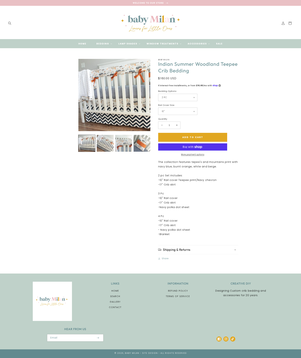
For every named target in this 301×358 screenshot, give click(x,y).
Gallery (115, 301)
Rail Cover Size (166, 105)
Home (115, 290)
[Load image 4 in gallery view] (142, 143)
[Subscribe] (97, 338)
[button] (9, 23)
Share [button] (165, 258)
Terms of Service (178, 296)
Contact (115, 307)
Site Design (150, 353)
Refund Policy (178, 290)
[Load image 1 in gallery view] (86, 143)
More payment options (192, 154)
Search (115, 296)
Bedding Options (167, 91)
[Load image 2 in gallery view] (105, 143)
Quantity (162, 118)
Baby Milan (132, 353)
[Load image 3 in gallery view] (123, 143)
